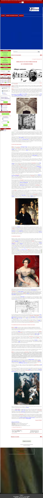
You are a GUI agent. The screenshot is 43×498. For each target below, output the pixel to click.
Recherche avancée (5, 73)
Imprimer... (37, 432)
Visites (7, 128)
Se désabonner (5, 94)
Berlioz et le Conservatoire (16, 55)
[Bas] (41, 252)
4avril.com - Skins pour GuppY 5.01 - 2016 (21, 497)
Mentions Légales (5, 110)
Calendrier (6, 74)
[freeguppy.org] (16, 496)
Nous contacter (5, 105)
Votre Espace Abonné (5, 111)
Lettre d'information (5, 84)
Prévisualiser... (33, 432)
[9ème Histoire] (34, 9)
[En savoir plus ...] (27, 496)
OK (22, 2)
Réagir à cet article (26, 441)
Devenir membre (5, 113)
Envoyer (5, 102)
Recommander (5, 107)
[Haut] (41, 249)
